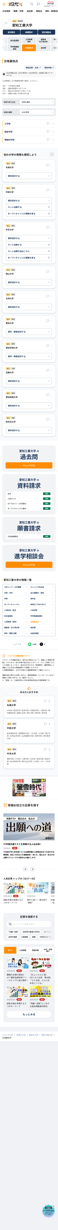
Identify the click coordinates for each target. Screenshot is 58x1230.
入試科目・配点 (10, 610)
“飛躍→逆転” (13, 931)
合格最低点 (34, 621)
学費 (6, 598)
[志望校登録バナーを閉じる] (54, 1206)
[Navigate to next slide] (32, 869)
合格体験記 (34, 633)
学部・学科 (8, 593)
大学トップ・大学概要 (12, 587)
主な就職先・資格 (37, 593)
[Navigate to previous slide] (25, 869)
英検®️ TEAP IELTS (38, 604)
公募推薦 (24, 937)
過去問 (32, 627)
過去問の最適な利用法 (31, 931)
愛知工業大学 (22, 25)
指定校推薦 (12, 937)
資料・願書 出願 (10, 633)
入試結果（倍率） (11, 621)
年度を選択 (8, 112)
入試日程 (33, 610)
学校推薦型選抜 (36, 616)
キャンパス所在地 (37, 587)
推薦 (33, 937)
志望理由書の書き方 (47, 937)
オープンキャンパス (11, 604)
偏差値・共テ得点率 (11, 627)
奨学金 (32, 598)
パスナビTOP (7, 1035)
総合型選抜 (8, 616)
